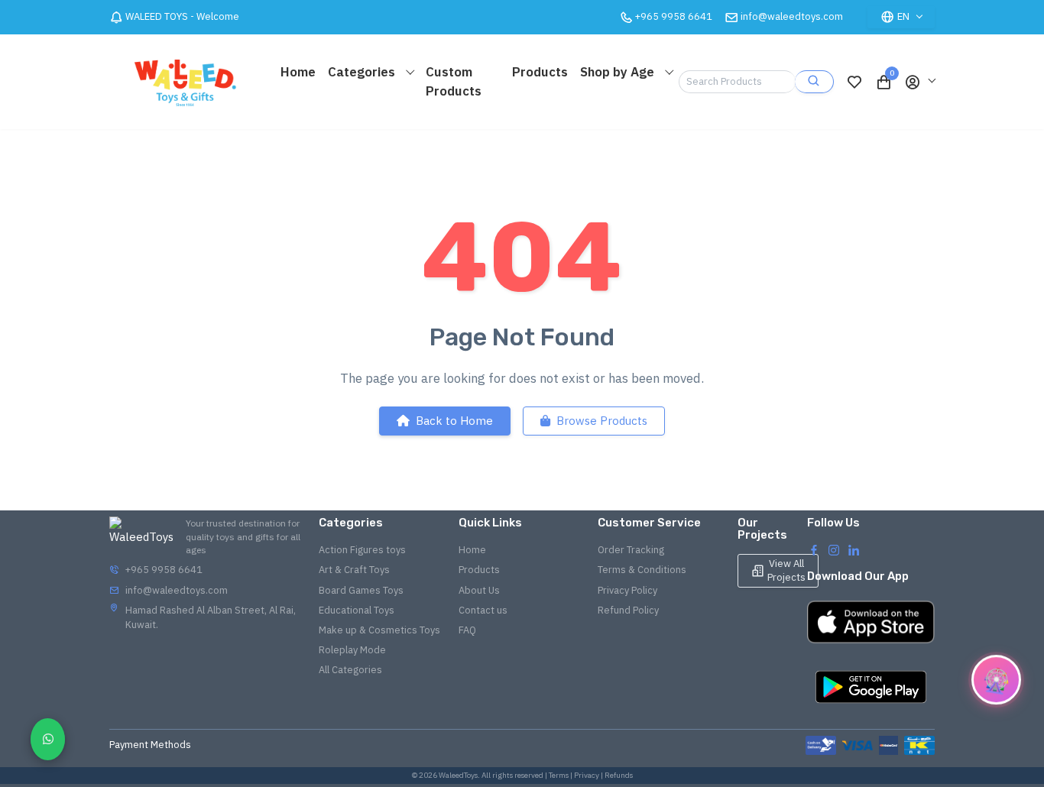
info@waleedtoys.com (792, 16)
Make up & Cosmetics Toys (379, 629)
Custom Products (453, 81)
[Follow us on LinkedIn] (854, 549)
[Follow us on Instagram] (834, 549)
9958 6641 (673, 16)
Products (540, 71)
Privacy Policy (627, 590)
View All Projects (786, 570)
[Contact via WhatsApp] (48, 739)
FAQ (467, 629)
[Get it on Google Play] (871, 686)
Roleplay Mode (352, 649)
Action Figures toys (362, 549)
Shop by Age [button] (618, 71)
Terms (559, 775)
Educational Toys (356, 610)
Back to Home (454, 420)
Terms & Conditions (642, 569)
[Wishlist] (854, 81)
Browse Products (601, 420)
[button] (919, 81)
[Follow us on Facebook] (814, 549)
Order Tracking (631, 549)
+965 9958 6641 (164, 569)
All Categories (350, 669)
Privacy (586, 775)
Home (298, 71)
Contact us (483, 610)
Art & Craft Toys (354, 569)
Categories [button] (363, 71)
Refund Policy (628, 610)
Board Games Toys (361, 590)
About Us (479, 590)
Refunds (619, 775)
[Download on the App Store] (871, 622)
